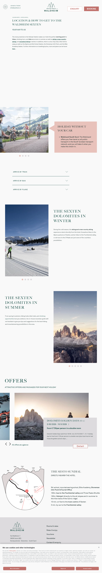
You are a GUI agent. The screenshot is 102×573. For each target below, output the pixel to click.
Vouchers (50, 534)
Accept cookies (87, 568)
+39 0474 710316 (15, 5)
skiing (54, 39)
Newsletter (51, 538)
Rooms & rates (52, 526)
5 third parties (12, 550)
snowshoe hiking (24, 41)
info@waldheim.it (15, 8)
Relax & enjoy (52, 530)
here (13, 49)
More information (14, 568)
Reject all (63, 568)
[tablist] (24, 130)
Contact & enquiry (54, 542)
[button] (98, 547)
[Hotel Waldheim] (51, 6)
